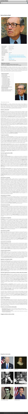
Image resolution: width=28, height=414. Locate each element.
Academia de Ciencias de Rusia (12, 56)
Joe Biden (2, 369)
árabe (9, 59)
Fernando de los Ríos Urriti (18, 384)
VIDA (4, 1)
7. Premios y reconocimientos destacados (6, 89)
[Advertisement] (14, 9)
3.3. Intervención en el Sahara (6, 79)
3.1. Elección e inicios (4, 77)
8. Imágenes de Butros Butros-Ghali (6, 90)
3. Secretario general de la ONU (5, 76)
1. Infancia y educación (4, 74)
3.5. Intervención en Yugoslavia (6, 81)
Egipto (9, 53)
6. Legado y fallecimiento (4, 88)
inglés (11, 59)
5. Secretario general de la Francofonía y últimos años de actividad (6, 87)
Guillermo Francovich (4, 384)
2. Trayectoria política (4, 75)
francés (13, 59)
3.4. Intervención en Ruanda (5, 80)
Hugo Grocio (16, 369)
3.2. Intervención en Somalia (5, 78)
